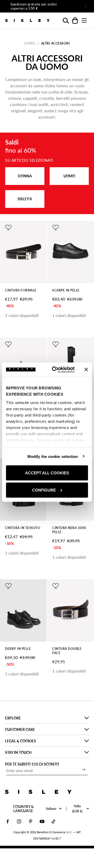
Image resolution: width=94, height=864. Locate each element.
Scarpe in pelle (66, 290)
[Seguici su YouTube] (42, 821)
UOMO (69, 176)
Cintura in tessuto (22, 528)
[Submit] (83, 769)
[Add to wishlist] (8, 228)
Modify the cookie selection (52, 456)
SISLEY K (24, 199)
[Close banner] (86, 369)
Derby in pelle (18, 649)
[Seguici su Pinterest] (30, 821)
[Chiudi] (85, 6)
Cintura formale (21, 290)
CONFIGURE (44, 490)
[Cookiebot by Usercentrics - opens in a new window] (55, 369)
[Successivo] (71, 6)
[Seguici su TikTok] (53, 821)
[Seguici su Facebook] (7, 821)
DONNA (25, 176)
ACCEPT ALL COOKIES (47, 473)
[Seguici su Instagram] (19, 821)
